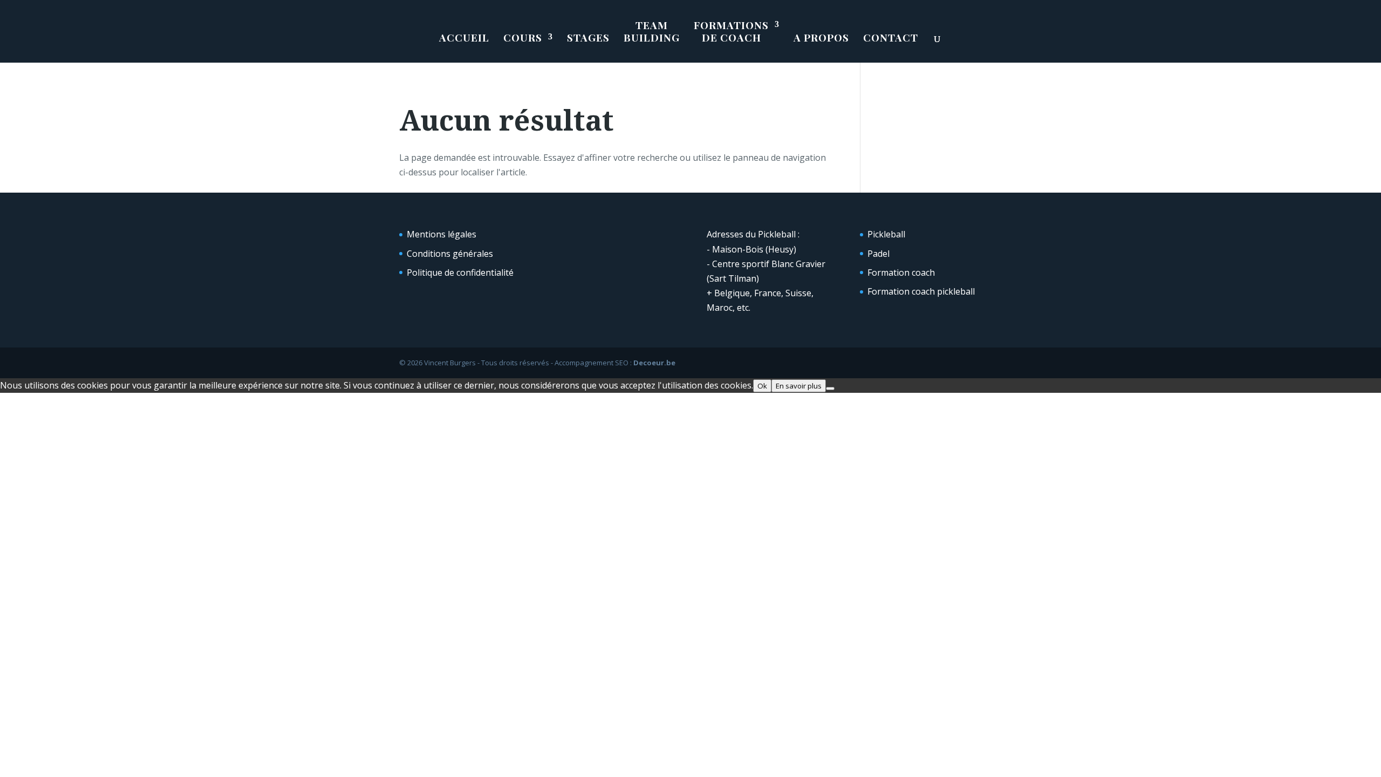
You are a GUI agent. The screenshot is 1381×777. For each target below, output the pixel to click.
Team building (652, 31)
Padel (878, 254)
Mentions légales (441, 234)
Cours (522, 37)
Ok (762, 386)
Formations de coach (731, 31)
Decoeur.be (654, 362)
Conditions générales (450, 254)
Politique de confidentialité (460, 272)
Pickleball (886, 234)
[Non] (830, 388)
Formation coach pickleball (921, 291)
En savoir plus (799, 386)
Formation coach (901, 272)
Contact (890, 37)
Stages (588, 37)
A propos (821, 37)
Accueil (464, 37)
